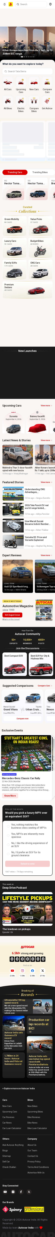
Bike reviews (34, 1117)
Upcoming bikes (35, 1111)
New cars (7, 1106)
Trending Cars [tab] (15, 172)
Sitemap (6, 1156)
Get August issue (12, 615)
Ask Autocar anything (13, 1145)
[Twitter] (29, 1192)
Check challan (9, 1167)
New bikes (32, 1106)
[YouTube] (5, 1192)
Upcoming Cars (9, 1111)
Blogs (5, 1150)
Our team (32, 1150)
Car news (7, 1123)
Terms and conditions (38, 1167)
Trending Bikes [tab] (40, 172)
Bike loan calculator (37, 1128)
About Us (32, 1145)
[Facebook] (21, 1192)
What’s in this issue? (11, 619)
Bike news (32, 1123)
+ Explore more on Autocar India (18, 1088)
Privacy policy (34, 1161)
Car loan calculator (11, 1128)
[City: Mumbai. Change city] (50, 4)
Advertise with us (36, 1172)
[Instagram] (13, 1192)
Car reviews (8, 1117)
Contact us (33, 1156)
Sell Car (6, 1161)
